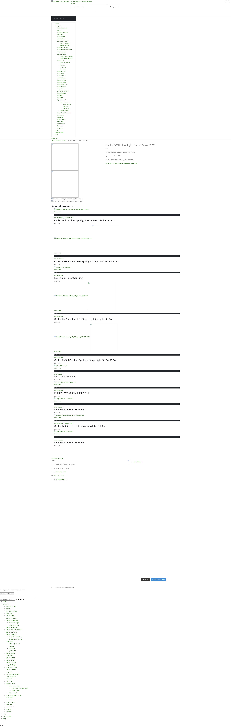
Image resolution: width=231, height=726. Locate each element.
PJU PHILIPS (63, 69)
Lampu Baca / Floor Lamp (64, 113)
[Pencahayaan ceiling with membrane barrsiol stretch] (133, 476)
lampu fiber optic (76, 10)
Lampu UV (60, 89)
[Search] (121, 7)
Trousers (59, 128)
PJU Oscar (63, 65)
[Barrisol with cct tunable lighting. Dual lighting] (147, 502)
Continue (10, 594)
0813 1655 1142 (59, 476)
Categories (58, 26)
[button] (73, 3)
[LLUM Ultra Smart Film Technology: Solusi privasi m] (160, 565)
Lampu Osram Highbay (66, 56)
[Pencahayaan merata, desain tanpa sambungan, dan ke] (173, 534)
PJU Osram (63, 67)
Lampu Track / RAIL (62, 84)
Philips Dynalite (64, 110)
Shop (56, 130)
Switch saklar (61, 123)
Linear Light (60, 115)
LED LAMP (60, 95)
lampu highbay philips (89, 10)
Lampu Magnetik (61, 93)
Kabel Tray (60, 34)
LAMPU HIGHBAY (61, 54)
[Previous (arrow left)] (0, 725)
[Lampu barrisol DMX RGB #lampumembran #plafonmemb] (160, 501)
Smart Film (60, 121)
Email (128, 163)
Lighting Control (61, 100)
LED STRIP (60, 97)
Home (57, 24)
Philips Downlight (64, 45)
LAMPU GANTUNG (62, 52)
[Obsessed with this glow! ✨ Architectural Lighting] (173, 562)
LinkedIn (118, 163)
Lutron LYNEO (66, 108)
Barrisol (59, 30)
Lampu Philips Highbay (66, 58)
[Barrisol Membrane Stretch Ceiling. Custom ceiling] (147, 476)
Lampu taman (100, 10)
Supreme (59, 126)
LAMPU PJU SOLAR (65, 63)
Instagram (61, 458)
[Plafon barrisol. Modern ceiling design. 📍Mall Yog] (133, 503)
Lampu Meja (60, 73)
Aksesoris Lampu (62, 28)
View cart (3, 594)
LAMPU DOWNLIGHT (62, 41)
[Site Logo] (71, 1)
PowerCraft (60, 117)
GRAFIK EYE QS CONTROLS (20, 688)
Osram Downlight (65, 43)
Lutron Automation (65, 102)
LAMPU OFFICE (61, 37)
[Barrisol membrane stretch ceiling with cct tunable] (160, 479)
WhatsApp (134, 163)
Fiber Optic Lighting (62, 32)
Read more (57, 212)
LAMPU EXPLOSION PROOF (64, 50)
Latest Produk (59, 132)
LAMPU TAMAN (61, 78)
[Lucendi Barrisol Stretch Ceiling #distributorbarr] (147, 561)
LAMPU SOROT (61, 76)
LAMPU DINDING (61, 39)
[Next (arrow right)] (2, 725)
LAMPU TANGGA (61, 80)
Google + (124, 163)
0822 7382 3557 (61, 472)
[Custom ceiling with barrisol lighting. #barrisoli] (147, 525)
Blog (56, 134)
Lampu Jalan (60, 60)
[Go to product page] (117, 209)
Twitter (114, 163)
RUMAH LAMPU (61, 119)
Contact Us (54, 138)
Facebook (108, 163)
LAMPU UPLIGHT (61, 87)
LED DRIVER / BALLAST (63, 91)
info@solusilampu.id (61, 479)
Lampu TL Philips (61, 82)
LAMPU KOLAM (61, 71)
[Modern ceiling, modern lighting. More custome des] (133, 527)
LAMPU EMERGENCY (62, 47)
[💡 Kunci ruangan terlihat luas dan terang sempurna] (160, 531)
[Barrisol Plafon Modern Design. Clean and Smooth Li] (173, 476)
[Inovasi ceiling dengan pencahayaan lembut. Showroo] (173, 504)
